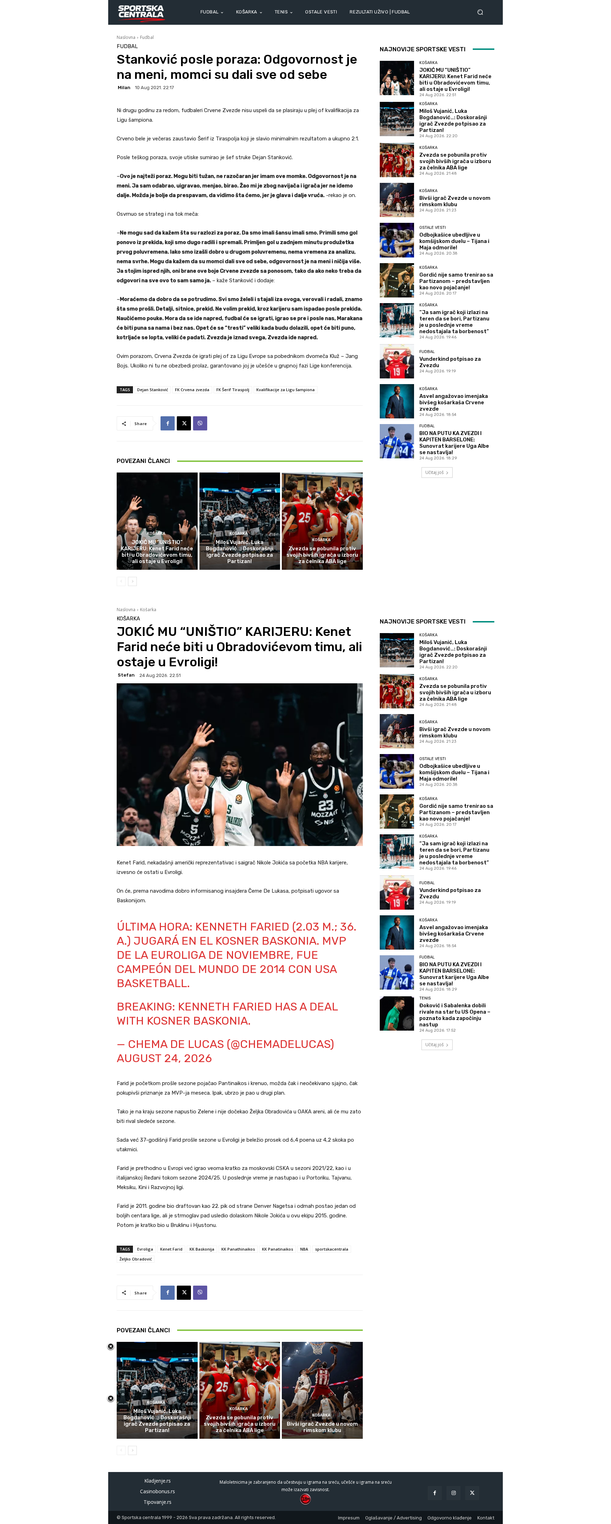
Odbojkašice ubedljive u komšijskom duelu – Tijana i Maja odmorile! (454, 241)
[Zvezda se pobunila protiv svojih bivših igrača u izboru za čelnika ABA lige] (322, 521)
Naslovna (126, 37)
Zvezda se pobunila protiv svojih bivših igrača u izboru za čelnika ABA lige (322, 554)
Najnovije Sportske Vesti (423, 49)
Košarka (156, 533)
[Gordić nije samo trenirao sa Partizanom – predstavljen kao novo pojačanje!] (397, 280)
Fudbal (147, 37)
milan (124, 87)
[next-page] (132, 581)
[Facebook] (168, 423)
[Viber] (200, 423)
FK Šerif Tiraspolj (232, 389)
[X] (184, 423)
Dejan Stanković (152, 389)
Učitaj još (434, 472)
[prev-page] (121, 581)
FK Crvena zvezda (192, 389)
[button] (483, 12)
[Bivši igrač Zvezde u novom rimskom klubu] (397, 200)
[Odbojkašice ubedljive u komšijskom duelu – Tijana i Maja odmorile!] (397, 240)
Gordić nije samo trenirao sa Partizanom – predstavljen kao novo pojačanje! (456, 281)
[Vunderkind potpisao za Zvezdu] (397, 361)
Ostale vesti (432, 228)
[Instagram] (453, 1493)
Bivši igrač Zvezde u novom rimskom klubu (454, 201)
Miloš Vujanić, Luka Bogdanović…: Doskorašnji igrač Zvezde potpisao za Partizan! (239, 551)
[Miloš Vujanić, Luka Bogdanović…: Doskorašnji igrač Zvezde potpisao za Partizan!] (239, 521)
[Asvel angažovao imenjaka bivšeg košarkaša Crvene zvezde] (397, 401)
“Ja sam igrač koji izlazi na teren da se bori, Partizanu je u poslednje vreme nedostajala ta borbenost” (454, 322)
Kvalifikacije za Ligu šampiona (285, 389)
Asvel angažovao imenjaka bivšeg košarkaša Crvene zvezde (453, 402)
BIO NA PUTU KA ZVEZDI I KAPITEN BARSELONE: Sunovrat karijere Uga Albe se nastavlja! (454, 443)
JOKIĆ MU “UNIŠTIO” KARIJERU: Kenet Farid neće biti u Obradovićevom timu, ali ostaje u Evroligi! (157, 551)
